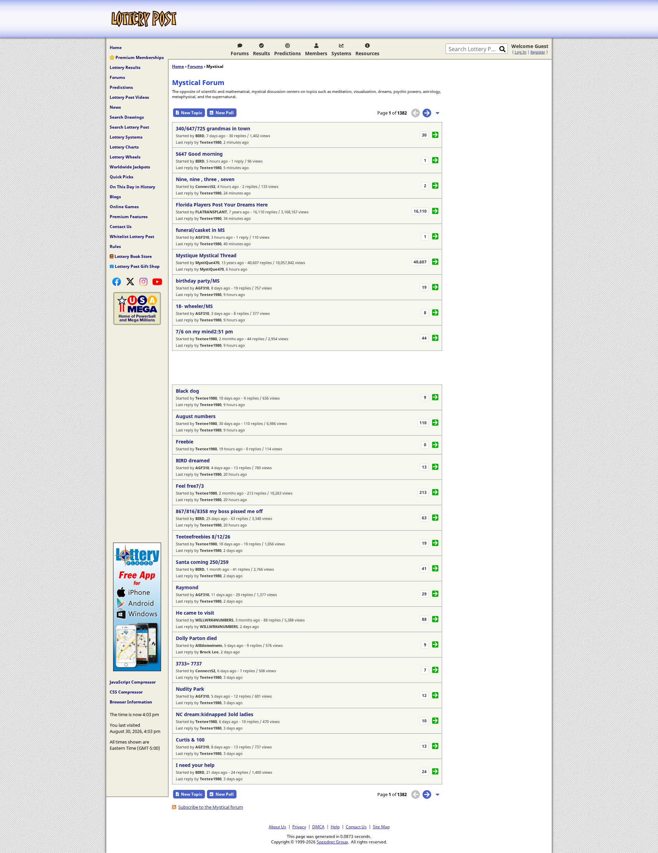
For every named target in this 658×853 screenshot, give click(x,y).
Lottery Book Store (132, 256)
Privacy (299, 826)
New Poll (225, 113)
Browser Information (131, 702)
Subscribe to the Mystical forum (210, 807)
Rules (115, 246)
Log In (520, 52)
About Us (277, 826)
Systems (341, 53)
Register (538, 52)
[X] (130, 281)
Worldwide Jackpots (130, 167)
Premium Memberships (139, 57)
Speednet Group (332, 841)
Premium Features (129, 217)
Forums (240, 53)
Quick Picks (121, 177)
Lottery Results (125, 67)
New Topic (191, 113)
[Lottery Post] (144, 19)
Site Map (381, 826)
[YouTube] (157, 281)
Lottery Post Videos (129, 97)
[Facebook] (116, 281)
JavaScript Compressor (133, 682)
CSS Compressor (126, 692)
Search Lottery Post (129, 127)
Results (261, 53)
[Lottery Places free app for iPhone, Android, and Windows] (137, 669)
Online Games (124, 207)
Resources (367, 53)
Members (316, 53)
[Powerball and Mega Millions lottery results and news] (137, 323)
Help (335, 826)
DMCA (318, 826)
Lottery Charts (124, 147)
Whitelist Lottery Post (132, 236)
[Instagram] (143, 281)
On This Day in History (132, 187)
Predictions (287, 53)
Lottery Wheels (125, 157)
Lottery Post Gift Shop (137, 266)
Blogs (115, 197)
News (115, 107)
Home (116, 47)
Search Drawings (127, 117)
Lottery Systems (126, 137)
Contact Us (121, 226)
